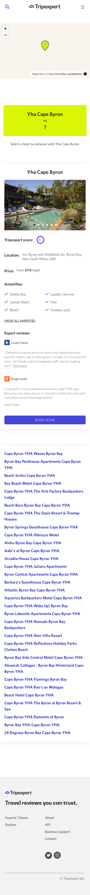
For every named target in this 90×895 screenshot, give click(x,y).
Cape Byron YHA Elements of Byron (34, 717)
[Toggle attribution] (85, 74)
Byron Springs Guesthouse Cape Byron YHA (41, 527)
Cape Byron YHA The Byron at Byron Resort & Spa (42, 706)
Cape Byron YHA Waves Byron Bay (33, 453)
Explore (10, 825)
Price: (9, 271)
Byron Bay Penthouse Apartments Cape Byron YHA (42, 464)
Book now (45, 420)
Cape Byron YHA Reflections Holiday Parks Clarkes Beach (40, 646)
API (47, 825)
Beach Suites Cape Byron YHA (29, 475)
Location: (12, 255)
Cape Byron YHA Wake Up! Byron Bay (36, 605)
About (49, 818)
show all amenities (19, 320)
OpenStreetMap (57, 74)
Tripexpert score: (18, 240)
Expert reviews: (17, 333)
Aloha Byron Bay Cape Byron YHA (32, 542)
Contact (50, 839)
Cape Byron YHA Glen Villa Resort (33, 635)
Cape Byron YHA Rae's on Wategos (33, 687)
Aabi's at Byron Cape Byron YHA (31, 550)
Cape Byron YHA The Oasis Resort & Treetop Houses (42, 516)
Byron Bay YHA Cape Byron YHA (32, 724)
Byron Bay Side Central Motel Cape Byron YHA (43, 657)
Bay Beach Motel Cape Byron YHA (32, 483)
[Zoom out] (5, 35)
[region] (45, 51)
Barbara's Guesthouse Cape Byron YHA (37, 582)
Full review (20, 365)
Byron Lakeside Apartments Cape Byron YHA (42, 613)
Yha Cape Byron (45, 172)
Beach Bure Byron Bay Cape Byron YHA (37, 505)
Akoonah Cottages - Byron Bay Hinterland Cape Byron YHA (43, 668)
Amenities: (13, 284)
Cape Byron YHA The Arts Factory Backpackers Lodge (43, 494)
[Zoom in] (5, 28)
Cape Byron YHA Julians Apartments (35, 566)
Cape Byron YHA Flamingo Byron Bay (35, 679)
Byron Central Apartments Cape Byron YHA (41, 574)
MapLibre (38, 74)
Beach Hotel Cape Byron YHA (29, 695)
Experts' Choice (16, 818)
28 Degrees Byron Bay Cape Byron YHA (37, 732)
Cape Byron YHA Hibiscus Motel (31, 535)
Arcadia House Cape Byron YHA (31, 558)
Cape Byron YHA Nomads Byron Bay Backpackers (34, 624)
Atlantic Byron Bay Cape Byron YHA (34, 590)
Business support (57, 832)
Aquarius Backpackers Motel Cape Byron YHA (43, 598)
